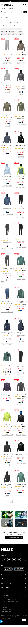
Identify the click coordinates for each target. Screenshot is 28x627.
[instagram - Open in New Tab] (4, 559)
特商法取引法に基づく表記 (8, 611)
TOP (1, 17)
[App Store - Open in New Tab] (8, 570)
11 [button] (18, 501)
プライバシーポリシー (7, 609)
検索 (25, 12)
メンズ (3, 8)
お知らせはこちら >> (20, 1)
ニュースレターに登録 (14, 537)
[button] (7, 501)
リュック (17, 8)
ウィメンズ (10, 8)
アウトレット (24, 8)
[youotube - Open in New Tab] (14, 559)
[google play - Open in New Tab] (19, 570)
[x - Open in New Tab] (24, 559)
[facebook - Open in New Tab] (9, 559)
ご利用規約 (4, 607)
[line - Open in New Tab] (19, 559)
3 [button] (13, 501)
